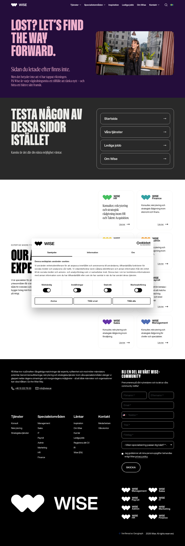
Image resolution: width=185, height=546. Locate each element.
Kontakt (153, 4)
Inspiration (113, 4)
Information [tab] (92, 252)
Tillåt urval (93, 301)
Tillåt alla (131, 301)
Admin (41, 442)
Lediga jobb (128, 4)
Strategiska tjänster (20, 433)
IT (38, 433)
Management (44, 423)
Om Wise (141, 4)
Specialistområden (93, 4)
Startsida (110, 118)
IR (74, 447)
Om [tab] (133, 252)
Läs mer (122, 224)
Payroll (41, 437)
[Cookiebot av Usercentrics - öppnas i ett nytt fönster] (138, 244)
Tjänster (74, 4)
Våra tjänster (113, 132)
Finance (41, 457)
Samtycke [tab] (52, 252)
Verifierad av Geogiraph (132, 533)
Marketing (42, 447)
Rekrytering (16, 428)
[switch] (77, 290)
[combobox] (124, 415)
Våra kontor (103, 428)
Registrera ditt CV (82, 442)
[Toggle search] (166, 5)
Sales (40, 428)
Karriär (77, 433)
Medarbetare (104, 423)
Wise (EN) (78, 452)
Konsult (14, 423)
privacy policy (141, 456)
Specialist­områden (51, 416)
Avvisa (54, 301)
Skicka (131, 467)
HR (39, 452)
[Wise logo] (20, 4)
